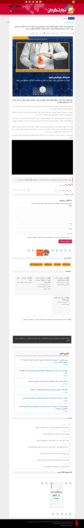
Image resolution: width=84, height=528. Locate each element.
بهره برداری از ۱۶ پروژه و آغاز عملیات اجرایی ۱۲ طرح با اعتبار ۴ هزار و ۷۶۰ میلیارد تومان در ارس (44, 361)
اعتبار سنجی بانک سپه (36, 264)
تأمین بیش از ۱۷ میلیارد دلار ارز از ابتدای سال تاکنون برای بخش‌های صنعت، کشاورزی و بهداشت (43, 407)
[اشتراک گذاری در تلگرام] (67, 191)
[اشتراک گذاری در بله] (55, 190)
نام (70, 224)
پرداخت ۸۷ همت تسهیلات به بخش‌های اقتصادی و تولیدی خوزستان (45, 398)
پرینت (31, 33)
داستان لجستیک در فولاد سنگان (24, 282)
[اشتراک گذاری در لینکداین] (63, 190)
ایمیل (70, 229)
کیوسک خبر (57, 264)
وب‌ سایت (69, 233)
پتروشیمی (65, 18)
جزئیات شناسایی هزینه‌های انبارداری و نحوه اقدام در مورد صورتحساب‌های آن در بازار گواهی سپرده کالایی (42, 339)
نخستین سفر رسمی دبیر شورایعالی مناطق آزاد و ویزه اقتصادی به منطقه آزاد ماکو (43, 371)
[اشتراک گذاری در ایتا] (59, 190)
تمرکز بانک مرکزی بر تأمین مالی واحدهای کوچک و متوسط (49, 389)
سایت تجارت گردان (30, 180)
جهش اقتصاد (48, 264)
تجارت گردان (66, 264)
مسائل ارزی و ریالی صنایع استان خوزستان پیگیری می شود (48, 381)
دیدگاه (69, 206)
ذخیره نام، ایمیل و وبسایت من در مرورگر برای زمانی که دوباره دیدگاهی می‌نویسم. (48, 237)
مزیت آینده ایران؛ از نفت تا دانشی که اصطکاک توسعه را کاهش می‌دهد (43, 287)
